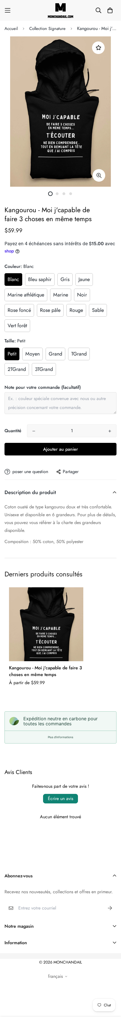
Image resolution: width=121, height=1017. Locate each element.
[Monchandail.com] (60, 10)
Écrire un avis (60, 798)
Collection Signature (47, 28)
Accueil (11, 28)
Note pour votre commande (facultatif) (43, 387)
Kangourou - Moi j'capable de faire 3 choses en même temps (45, 671)
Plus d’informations (60, 737)
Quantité (13, 430)
